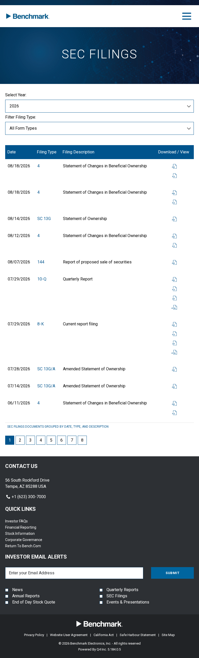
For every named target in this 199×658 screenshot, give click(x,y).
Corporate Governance (30, 540)
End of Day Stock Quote (33, 602)
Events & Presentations (127, 602)
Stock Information (26, 533)
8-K (40, 324)
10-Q (41, 279)
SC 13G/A (46, 368)
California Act (104, 635)
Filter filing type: (20, 117)
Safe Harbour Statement (138, 635)
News (17, 589)
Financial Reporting (27, 527)
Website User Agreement (69, 635)
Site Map (168, 635)
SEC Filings (116, 595)
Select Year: (15, 95)
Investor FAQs (22, 521)
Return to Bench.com (29, 546)
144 (40, 262)
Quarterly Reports (122, 589)
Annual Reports (26, 595)
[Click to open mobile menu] (187, 16)
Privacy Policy (34, 635)
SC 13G (44, 218)
